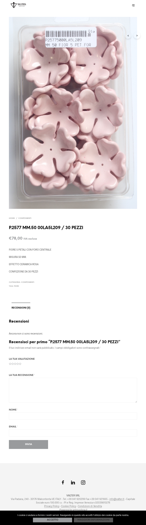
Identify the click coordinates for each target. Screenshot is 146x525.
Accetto (52, 520)
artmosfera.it (80, 509)
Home (12, 218)
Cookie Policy (68, 506)
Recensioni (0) (21, 308)
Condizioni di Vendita (90, 506)
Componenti (24, 218)
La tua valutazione (22, 359)
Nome (13, 410)
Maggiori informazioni (93, 520)
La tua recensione (22, 375)
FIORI (16, 286)
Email (13, 427)
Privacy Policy (51, 506)
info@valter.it (116, 499)
